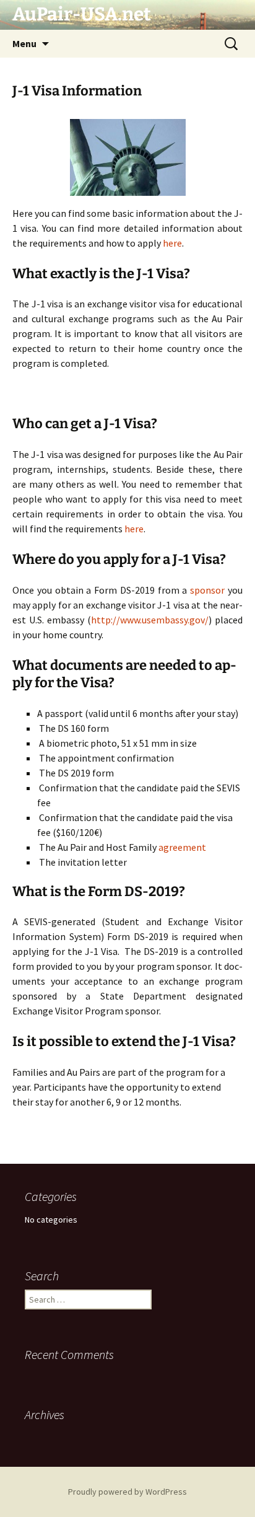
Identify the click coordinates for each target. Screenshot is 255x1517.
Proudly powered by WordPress (127, 1491)
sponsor (207, 590)
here (172, 243)
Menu (24, 43)
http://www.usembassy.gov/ (150, 619)
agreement (182, 847)
